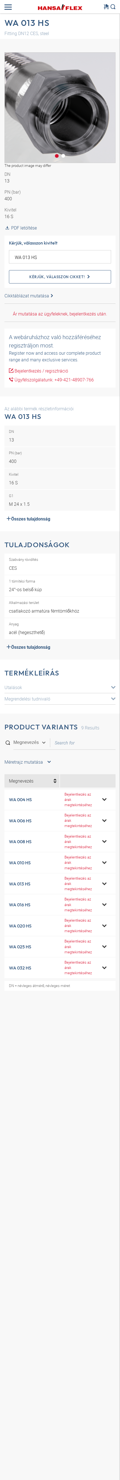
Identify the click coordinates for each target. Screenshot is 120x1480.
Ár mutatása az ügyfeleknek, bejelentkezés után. (60, 314)
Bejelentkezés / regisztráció (40, 371)
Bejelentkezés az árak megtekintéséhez (78, 799)
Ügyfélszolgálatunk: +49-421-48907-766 (53, 380)
